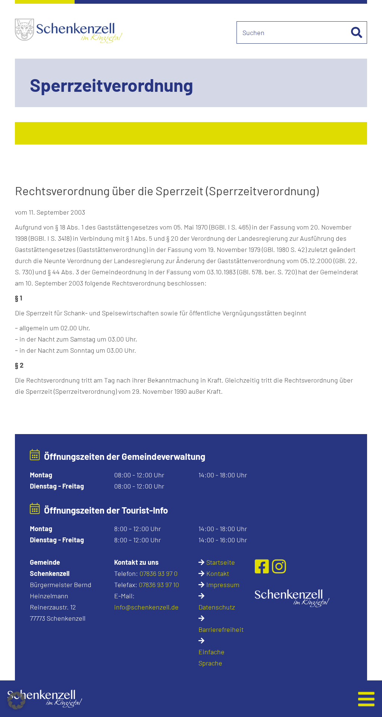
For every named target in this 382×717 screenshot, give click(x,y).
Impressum (222, 584)
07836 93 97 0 (159, 573)
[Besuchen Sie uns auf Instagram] (279, 566)
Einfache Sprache (211, 657)
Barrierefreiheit (221, 629)
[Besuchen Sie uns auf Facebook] (263, 566)
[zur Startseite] (292, 597)
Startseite (220, 562)
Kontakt (217, 573)
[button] (154, 699)
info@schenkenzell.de (146, 607)
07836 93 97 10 (159, 584)
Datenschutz (216, 607)
